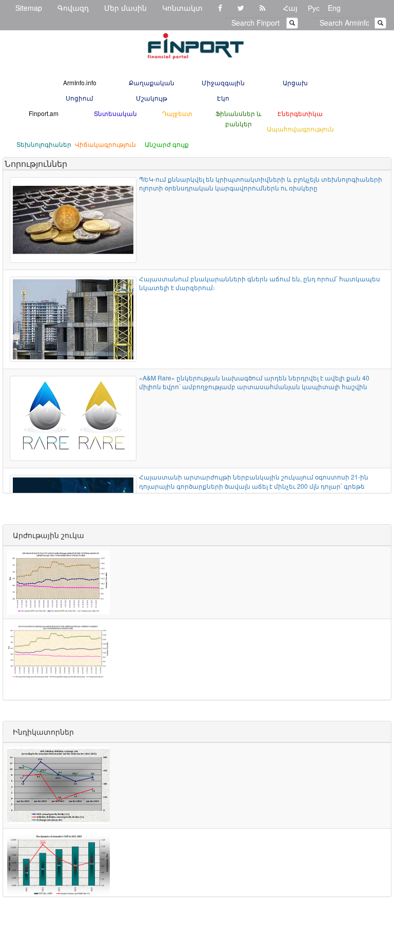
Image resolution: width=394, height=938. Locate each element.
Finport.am (43, 113)
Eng (334, 8)
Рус (314, 8)
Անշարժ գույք (167, 144)
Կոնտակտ (182, 8)
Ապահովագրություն (300, 128)
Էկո (223, 97)
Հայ (290, 8)
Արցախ (295, 82)
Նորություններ (36, 163)
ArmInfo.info (79, 82)
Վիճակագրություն (105, 144)
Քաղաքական (151, 82)
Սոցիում (79, 97)
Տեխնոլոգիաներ (43, 144)
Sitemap (28, 8)
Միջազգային (223, 82)
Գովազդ (73, 8)
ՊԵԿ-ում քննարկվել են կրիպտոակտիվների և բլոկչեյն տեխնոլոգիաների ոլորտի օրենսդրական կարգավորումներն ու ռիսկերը (260, 183)
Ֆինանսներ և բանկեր (238, 118)
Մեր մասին (125, 8)
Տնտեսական (115, 113)
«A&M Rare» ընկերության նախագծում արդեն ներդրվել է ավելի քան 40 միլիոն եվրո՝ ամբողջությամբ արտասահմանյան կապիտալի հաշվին (254, 382)
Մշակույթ (151, 97)
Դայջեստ (177, 113)
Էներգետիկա (300, 113)
